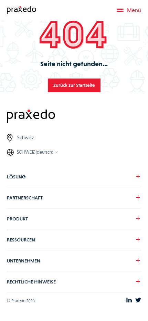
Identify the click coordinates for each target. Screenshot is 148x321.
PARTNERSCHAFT (25, 197)
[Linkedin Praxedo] (129, 301)
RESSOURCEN (21, 239)
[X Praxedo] (138, 301)
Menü (134, 10)
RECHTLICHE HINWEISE (31, 281)
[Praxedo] (21, 10)
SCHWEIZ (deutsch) (35, 152)
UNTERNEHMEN (23, 260)
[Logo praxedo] (74, 117)
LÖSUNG (16, 176)
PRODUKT (17, 218)
